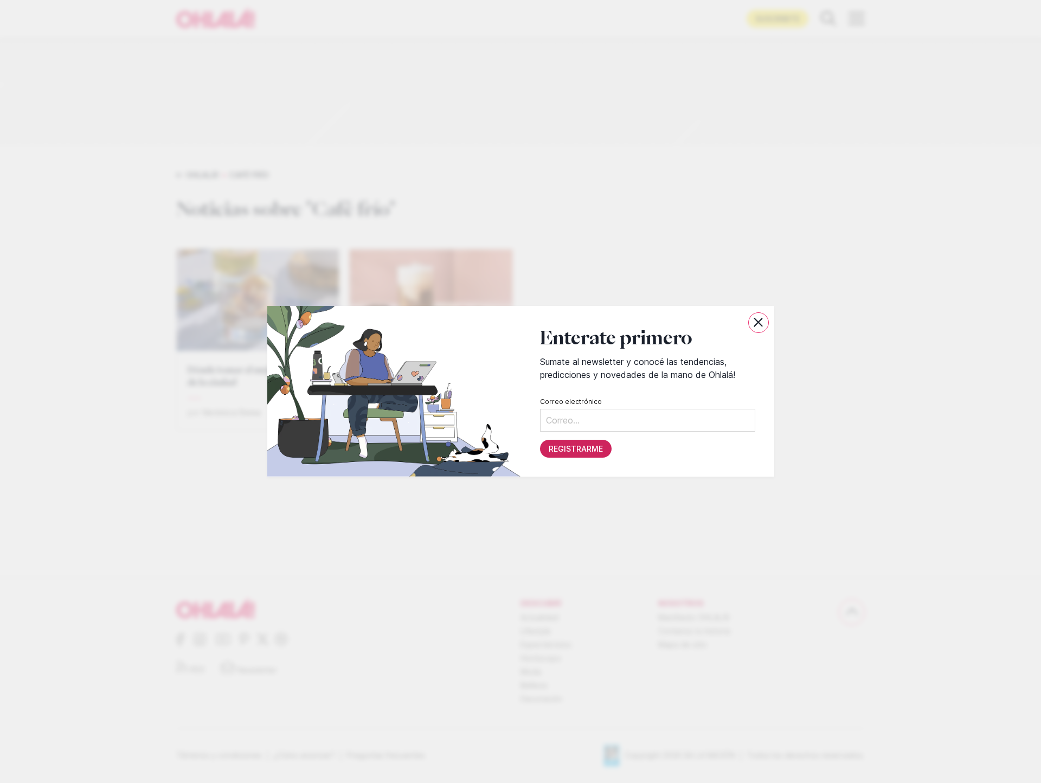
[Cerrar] (758, 322)
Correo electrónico (570, 402)
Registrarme (575, 449)
